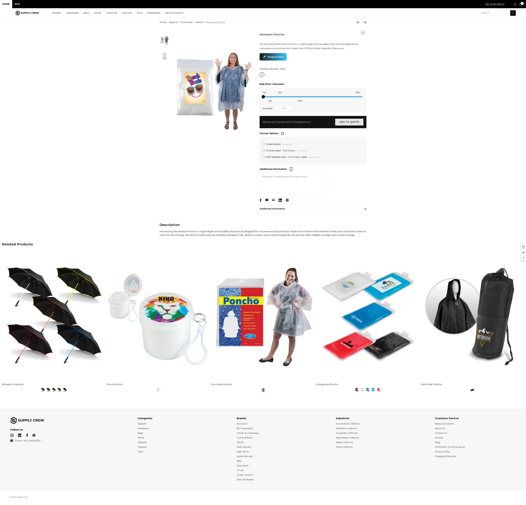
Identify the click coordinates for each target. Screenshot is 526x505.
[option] (214, 89)
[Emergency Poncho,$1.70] (367, 315)
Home (6, 4)
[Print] (273, 199)
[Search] (513, 13)
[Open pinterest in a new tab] (34, 435)
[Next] (364, 22)
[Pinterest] (287, 199)
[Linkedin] (280, 199)
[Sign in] (515, 4)
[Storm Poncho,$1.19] (158, 315)
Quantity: (268, 108)
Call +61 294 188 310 (494, 4)
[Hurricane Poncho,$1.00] (263, 315)
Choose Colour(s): (273, 69)
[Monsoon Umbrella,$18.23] (53, 315)
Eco (17, 4)
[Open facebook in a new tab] (26, 435)
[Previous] (359, 22)
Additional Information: (273, 169)
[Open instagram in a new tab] (12, 435)
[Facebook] (260, 199)
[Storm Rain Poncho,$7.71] (472, 315)
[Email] (266, 199)
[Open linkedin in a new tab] (20, 435)
